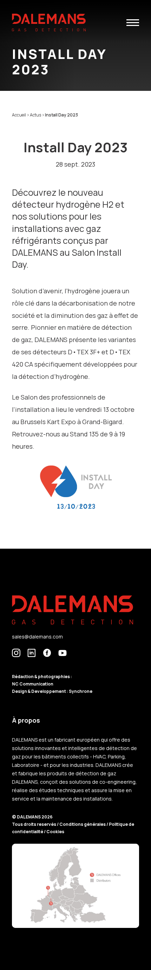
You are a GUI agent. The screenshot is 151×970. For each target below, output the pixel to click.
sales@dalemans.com (37, 636)
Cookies (55, 832)
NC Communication (32, 684)
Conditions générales (82, 824)
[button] (132, 22)
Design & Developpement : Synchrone (52, 691)
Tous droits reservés (34, 824)
